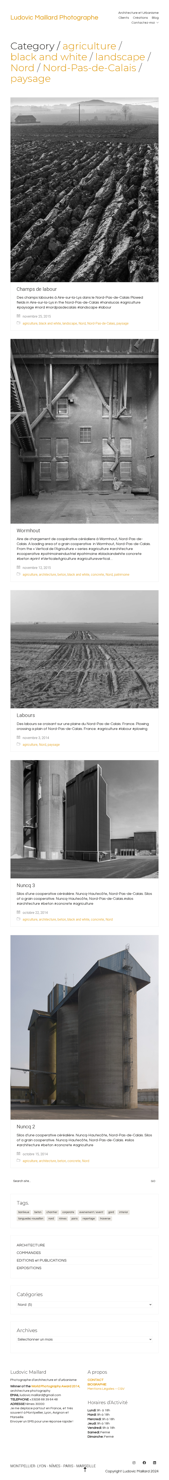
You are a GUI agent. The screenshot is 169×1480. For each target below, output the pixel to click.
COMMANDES (29, 1253)
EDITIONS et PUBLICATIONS (42, 1260)
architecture (47, 575)
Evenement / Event (91, 1212)
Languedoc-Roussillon (30, 1218)
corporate (68, 1212)
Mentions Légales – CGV (106, 1388)
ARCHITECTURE (31, 1245)
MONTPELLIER (22, 1466)
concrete (97, 575)
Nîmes (62, 1218)
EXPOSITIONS (29, 1268)
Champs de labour (37, 289)
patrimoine (121, 575)
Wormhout (28, 531)
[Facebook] (144, 1463)
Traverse (105, 1218)
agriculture (89, 46)
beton (62, 575)
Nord (22, 67)
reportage (89, 1218)
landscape (120, 56)
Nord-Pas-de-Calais (89, 67)
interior (123, 1212)
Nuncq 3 (26, 885)
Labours (26, 715)
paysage (30, 78)
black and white (48, 56)
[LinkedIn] (154, 1463)
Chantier (52, 1212)
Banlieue (23, 1212)
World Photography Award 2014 (55, 1386)
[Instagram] (134, 1463)
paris (74, 1218)
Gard (111, 1212)
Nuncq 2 (26, 1127)
